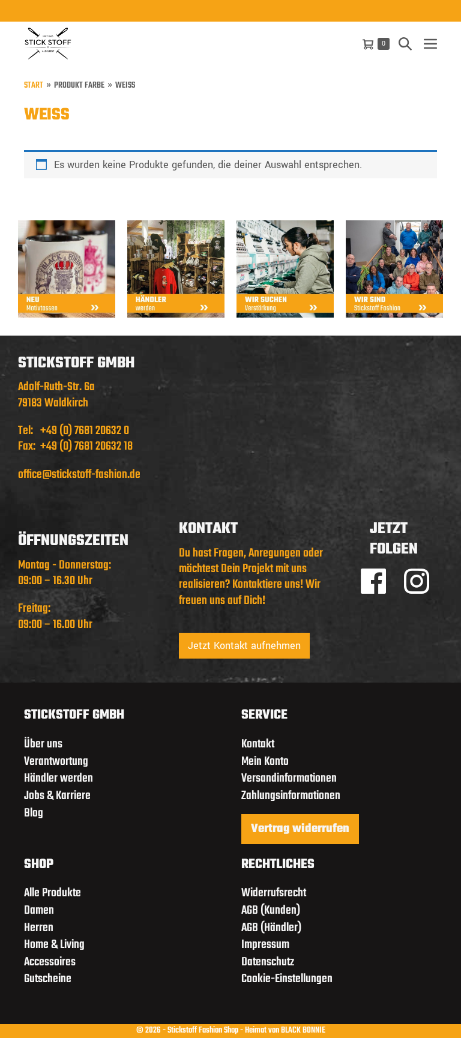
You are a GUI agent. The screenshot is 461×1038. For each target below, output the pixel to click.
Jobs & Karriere (57, 795)
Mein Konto (265, 761)
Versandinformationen (289, 778)
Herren (38, 928)
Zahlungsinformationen (290, 795)
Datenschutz (267, 962)
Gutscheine (47, 979)
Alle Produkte (52, 893)
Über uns (43, 744)
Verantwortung (56, 761)
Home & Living (54, 944)
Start (33, 86)
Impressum (265, 944)
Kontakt (257, 744)
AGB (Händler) (271, 928)
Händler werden (58, 778)
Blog (33, 813)
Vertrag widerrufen (300, 829)
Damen (39, 910)
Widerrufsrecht (273, 893)
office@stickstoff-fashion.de (79, 474)
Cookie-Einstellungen (287, 979)
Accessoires (50, 962)
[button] (405, 43)
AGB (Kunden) (270, 910)
